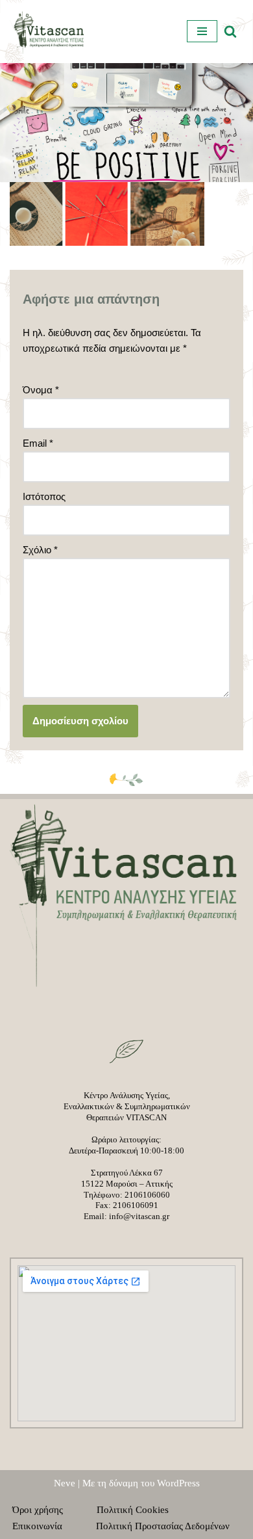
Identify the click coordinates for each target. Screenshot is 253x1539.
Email (38, 443)
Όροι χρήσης (45, 1510)
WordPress (178, 1483)
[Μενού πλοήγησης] (202, 31)
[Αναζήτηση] (230, 31)
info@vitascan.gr (139, 1216)
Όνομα (41, 389)
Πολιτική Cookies (140, 1510)
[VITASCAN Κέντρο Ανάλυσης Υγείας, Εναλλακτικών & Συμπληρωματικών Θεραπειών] (49, 31)
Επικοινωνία (45, 1526)
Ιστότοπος (44, 496)
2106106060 (147, 1195)
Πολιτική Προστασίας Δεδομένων (163, 1526)
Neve (64, 1483)
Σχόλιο (40, 549)
